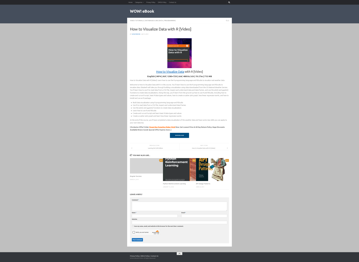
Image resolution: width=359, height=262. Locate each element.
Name (134, 212)
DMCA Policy (162, 2)
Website (134, 219)
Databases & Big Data (154, 20)
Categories (138, 2)
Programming (170, 20)
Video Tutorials (137, 20)
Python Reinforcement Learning (174, 184)
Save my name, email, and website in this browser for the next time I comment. (159, 226)
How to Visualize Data (170, 71)
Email (183, 212)
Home (130, 2)
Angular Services (136, 176)
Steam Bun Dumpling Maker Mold (162, 127)
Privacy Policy (150, 2)
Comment (135, 200)
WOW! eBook (142, 11)
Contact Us (172, 2)
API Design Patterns (203, 184)
